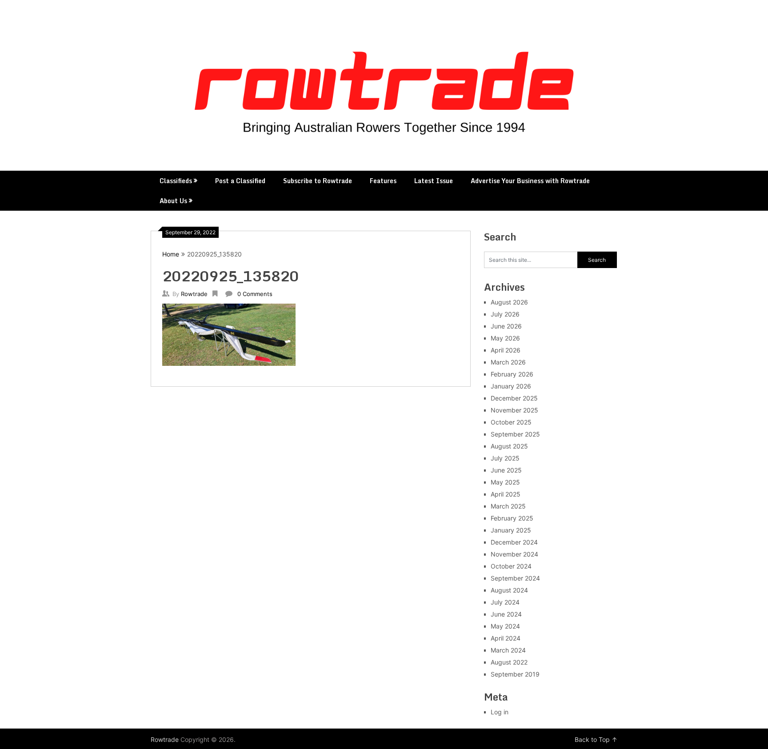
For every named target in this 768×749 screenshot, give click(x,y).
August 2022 (509, 662)
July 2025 (505, 458)
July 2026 (505, 314)
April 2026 (505, 350)
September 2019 (515, 674)
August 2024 (509, 590)
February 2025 (512, 518)
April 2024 (505, 638)
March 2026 (508, 362)
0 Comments (254, 293)
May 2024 (505, 626)
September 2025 (515, 434)
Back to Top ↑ (596, 739)
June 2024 (506, 614)
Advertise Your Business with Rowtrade (530, 181)
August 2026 (509, 302)
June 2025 (506, 470)
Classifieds (176, 181)
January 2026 (511, 386)
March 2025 (508, 506)
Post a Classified (240, 181)
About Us (173, 201)
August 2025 (509, 446)
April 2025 (505, 494)
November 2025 (514, 410)
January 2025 (511, 530)
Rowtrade (194, 293)
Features (383, 181)
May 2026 (505, 338)
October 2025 (511, 422)
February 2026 (512, 374)
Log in (499, 712)
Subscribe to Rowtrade (317, 181)
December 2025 (514, 398)
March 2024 (508, 650)
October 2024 (511, 566)
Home (170, 254)
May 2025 (505, 482)
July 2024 (505, 602)
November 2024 (514, 554)
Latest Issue (433, 181)
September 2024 (515, 578)
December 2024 (514, 542)
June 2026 (506, 326)
